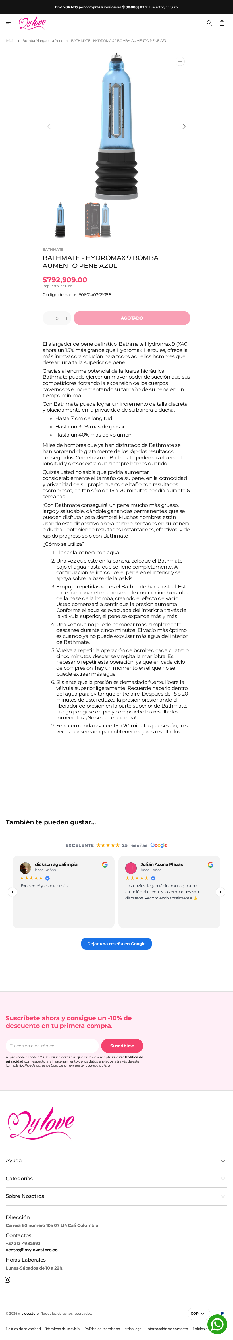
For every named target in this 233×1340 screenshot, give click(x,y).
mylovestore (28, 1313)
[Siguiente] (220, 892)
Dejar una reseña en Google (116, 943)
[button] (12, 23)
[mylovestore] (32, 23)
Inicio (10, 41)
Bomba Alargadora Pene (42, 41)
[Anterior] (12, 892)
